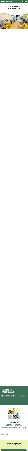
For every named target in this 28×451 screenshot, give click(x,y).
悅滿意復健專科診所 (5, 1)
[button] (26, 1)
